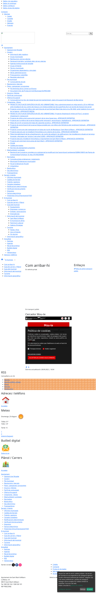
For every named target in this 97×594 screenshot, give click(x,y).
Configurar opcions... (65, 589)
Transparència (9, 506)
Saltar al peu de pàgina (11, 8)
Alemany (10, 23)
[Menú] (2, 45)
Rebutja (82, 589)
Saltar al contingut (9, 3)
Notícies (7, 387)
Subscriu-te (5, 453)
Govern (6, 479)
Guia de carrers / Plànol (12, 267)
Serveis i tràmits (7, 508)
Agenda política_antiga (12, 382)
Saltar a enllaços (9, 6)
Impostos (7, 524)
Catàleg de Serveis (10, 513)
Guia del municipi (10, 269)
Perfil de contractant (11, 490)
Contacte (4, 12)
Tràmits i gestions (10, 515)
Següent (10, 436)
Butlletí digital (9, 556)
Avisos (6, 384)
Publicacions (8, 389)
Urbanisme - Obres (11, 495)
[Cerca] (91, 33)
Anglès (9, 21)
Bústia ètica (8, 501)
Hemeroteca (8, 561)
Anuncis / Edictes (10, 488)
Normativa (8, 499)
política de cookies (76, 585)
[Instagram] (20, 565)
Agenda (7, 380)
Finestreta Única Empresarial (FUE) (16, 529)
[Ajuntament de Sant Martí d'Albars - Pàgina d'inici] (18, 38)
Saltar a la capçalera (10, 1)
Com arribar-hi (9, 264)
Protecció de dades (59, 569)
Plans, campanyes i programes (15, 486)
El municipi (9, 260)
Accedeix (4, 406)
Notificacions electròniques (14, 520)
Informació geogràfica (12, 276)
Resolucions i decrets (11, 483)
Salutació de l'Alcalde (11, 476)
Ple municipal (9, 481)
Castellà (10, 19)
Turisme (7, 274)
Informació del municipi (12, 271)
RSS (5, 558)
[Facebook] (17, 565)
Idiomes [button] (7, 14)
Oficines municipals (11, 511)
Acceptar (90, 589)
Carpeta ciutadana (10, 517)
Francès (10, 25)
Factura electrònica (11, 527)
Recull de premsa (10, 554)
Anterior (4, 436)
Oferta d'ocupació (10, 492)
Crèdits (55, 564)
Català (9, 16)
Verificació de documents (13, 522)
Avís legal (56, 571)
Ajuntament (5, 474)
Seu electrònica (9, 504)
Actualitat (4, 547)
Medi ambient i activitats (13, 497)
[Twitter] (13, 565)
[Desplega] (14, 260)
